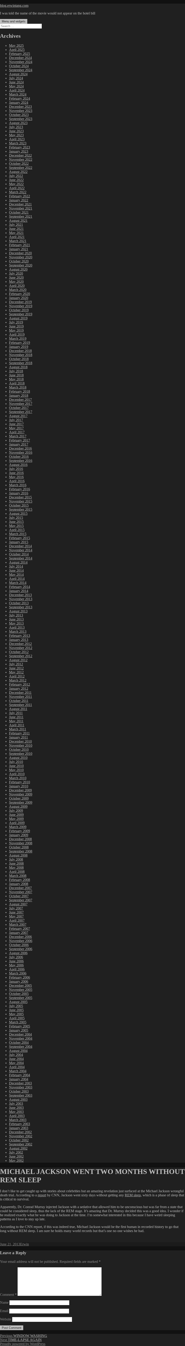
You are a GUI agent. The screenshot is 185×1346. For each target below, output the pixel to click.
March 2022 (17, 192)
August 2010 (18, 758)
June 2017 (16, 424)
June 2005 (16, 1010)
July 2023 (16, 127)
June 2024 (16, 82)
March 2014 (17, 583)
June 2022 (16, 180)
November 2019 (20, 306)
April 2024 (17, 90)
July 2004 (16, 1055)
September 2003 (20, 1095)
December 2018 (20, 351)
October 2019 (19, 310)
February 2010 (19, 782)
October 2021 (19, 212)
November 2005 (20, 990)
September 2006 (20, 949)
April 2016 (17, 481)
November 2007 (20, 892)
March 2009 (17, 827)
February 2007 (19, 928)
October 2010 (19, 749)
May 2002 (16, 1160)
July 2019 (16, 322)
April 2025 (17, 50)
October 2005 (19, 994)
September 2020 (20, 265)
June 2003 (16, 1108)
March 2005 (17, 1022)
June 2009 (16, 815)
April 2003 (17, 1116)
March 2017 (17, 436)
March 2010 (17, 778)
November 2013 (20, 599)
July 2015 (16, 518)
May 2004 (16, 1063)
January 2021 (18, 249)
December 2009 (20, 790)
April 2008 (17, 872)
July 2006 (16, 957)
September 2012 (20, 656)
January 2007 (18, 933)
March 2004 (17, 1071)
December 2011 (20, 692)
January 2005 (18, 1030)
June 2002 (16, 1156)
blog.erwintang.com (14, 5)
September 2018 (20, 363)
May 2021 (16, 233)
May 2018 (16, 379)
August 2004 (18, 1051)
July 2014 (16, 566)
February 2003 (19, 1124)
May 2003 (16, 1112)
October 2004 (19, 1042)
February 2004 (19, 1075)
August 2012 (18, 660)
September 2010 (20, 754)
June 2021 (16, 229)
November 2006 (20, 941)
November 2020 (20, 257)
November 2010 (20, 745)
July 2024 (16, 78)
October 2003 (19, 1091)
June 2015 (16, 522)
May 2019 (16, 330)
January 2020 (18, 298)
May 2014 (16, 574)
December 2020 (20, 253)
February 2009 (19, 831)
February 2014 (19, 587)
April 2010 (17, 774)
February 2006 (19, 977)
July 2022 (16, 176)
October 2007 (19, 896)
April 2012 (17, 676)
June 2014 (16, 570)
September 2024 (20, 70)
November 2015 (20, 501)
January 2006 (18, 981)
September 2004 (20, 1046)
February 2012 (19, 684)
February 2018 (19, 391)
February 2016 (19, 489)
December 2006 (20, 937)
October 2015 (19, 505)
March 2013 (17, 631)
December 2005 (20, 985)
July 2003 (16, 1103)
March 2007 (17, 924)
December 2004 (20, 1034)
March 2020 (17, 290)
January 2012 (18, 688)
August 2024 (18, 74)
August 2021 (18, 220)
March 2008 (17, 876)
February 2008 (19, 880)
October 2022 (19, 163)
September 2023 (20, 119)
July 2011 (16, 713)
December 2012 (20, 644)
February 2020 (19, 294)
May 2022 (16, 184)
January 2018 (18, 395)
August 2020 (18, 269)
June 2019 (16, 326)
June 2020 (16, 277)
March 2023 (17, 143)
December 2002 (20, 1132)
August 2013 (18, 611)
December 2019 (20, 302)
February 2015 (19, 538)
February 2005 (19, 1026)
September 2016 (20, 461)
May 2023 (16, 135)
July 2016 (16, 469)
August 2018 (18, 367)
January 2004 (18, 1079)
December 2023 (20, 107)
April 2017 (17, 432)
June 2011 (16, 717)
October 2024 (19, 66)
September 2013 (20, 607)
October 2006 (19, 945)
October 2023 (19, 115)
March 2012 (17, 680)
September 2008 (20, 851)
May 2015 (16, 526)
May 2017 (16, 428)
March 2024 (17, 94)
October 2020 (19, 261)
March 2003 (17, 1120)
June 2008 (16, 863)
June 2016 (16, 473)
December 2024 (20, 58)
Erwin (24, 1244)
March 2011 (17, 729)
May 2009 (16, 819)
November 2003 (20, 1087)
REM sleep (133, 1195)
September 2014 (20, 558)
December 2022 (20, 155)
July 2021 (16, 225)
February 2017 (19, 440)
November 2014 (20, 550)
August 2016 (18, 465)
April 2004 (17, 1067)
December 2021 (20, 204)
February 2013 (19, 636)
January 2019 (18, 347)
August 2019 (18, 318)
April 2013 (17, 627)
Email (4, 1311)
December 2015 (20, 497)
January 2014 (18, 591)
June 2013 (16, 619)
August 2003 (18, 1099)
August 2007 (18, 904)
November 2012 (20, 648)
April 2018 (17, 383)
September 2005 (20, 998)
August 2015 (18, 513)
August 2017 (18, 416)
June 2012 (16, 668)
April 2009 (17, 823)
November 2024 (20, 62)
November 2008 (20, 843)
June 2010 (16, 766)
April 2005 (17, 1018)
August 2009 (18, 806)
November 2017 (20, 404)
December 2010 (20, 741)
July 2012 (16, 664)
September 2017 (20, 412)
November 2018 (20, 355)
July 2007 (16, 908)
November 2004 (20, 1038)
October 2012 (19, 652)
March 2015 (17, 534)
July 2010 (16, 762)
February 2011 (19, 733)
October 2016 (19, 456)
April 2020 (17, 286)
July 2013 (16, 615)
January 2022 (18, 200)
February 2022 (19, 196)
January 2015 (18, 542)
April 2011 (16, 725)
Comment (8, 1294)
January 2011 (18, 737)
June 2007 (16, 912)
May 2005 (16, 1014)
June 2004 (16, 1059)
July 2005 (16, 1006)
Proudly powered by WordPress (22, 1344)
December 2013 (20, 595)
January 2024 (18, 102)
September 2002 (20, 1144)
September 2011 (20, 705)
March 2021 (17, 241)
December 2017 (20, 399)
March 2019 (17, 338)
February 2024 (19, 98)
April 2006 (17, 969)
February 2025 (19, 54)
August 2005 (18, 1002)
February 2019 (19, 343)
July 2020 (16, 273)
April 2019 (17, 334)
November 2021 (20, 208)
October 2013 (19, 603)
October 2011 (18, 701)
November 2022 (20, 159)
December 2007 (20, 888)
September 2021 (20, 216)
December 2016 (20, 448)
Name (4, 1302)
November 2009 (20, 794)
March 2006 (17, 973)
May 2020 (16, 281)
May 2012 (16, 672)
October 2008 (19, 847)
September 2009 (20, 802)
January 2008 (18, 884)
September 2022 (20, 168)
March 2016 (17, 485)
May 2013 (16, 623)
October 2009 (19, 798)
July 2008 (16, 859)
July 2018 (16, 371)
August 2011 (18, 709)
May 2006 (16, 965)
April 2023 (17, 139)
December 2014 (20, 546)
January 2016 (18, 493)
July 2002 (16, 1152)
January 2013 (18, 640)
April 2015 (17, 530)
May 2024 (16, 86)
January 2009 (18, 835)
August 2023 (18, 123)
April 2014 (17, 579)
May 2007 (16, 916)
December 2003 (20, 1083)
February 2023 (19, 147)
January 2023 (18, 151)
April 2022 (17, 188)
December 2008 (20, 839)
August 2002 (18, 1148)
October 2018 (19, 359)
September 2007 (20, 900)
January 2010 (18, 786)
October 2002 (19, 1140)
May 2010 (16, 770)
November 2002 (20, 1136)
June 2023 (16, 131)
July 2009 (16, 810)
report (42, 1195)
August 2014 (18, 562)
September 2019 (20, 314)
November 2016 (20, 452)
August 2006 (18, 953)
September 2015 (20, 509)
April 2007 (17, 920)
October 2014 (19, 554)
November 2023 (20, 111)
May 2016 (16, 477)
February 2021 (19, 245)
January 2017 (18, 444)
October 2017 (19, 408)
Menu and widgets (13, 21)
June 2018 (16, 375)
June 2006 (16, 961)
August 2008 (18, 855)
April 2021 (17, 237)
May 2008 (16, 867)
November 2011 (20, 697)
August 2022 (18, 172)
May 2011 (16, 721)
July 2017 (16, 420)
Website (5, 1319)
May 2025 (16, 45)
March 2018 (17, 387)
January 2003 (18, 1128)
